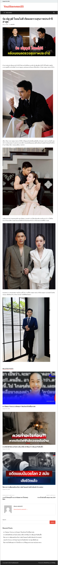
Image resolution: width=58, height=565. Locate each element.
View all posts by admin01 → (21, 509)
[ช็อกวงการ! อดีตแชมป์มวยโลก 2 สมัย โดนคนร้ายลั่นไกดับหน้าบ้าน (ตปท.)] (29, 469)
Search (4, 519)
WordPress (46, 562)
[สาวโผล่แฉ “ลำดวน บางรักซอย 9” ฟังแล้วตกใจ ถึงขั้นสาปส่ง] (29, 388)
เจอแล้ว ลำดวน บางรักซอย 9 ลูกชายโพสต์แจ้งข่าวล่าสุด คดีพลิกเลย (20, 540)
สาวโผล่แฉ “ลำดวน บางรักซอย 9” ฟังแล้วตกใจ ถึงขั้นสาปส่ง (19, 406)
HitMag (53, 562)
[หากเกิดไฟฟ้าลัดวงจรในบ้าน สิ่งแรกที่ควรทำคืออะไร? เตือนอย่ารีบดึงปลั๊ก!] (29, 428)
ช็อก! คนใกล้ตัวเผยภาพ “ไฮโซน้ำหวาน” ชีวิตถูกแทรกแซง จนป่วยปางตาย (22, 542)
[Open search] (54, 12)
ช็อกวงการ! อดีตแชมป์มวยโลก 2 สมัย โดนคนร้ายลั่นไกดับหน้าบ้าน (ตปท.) (23, 487)
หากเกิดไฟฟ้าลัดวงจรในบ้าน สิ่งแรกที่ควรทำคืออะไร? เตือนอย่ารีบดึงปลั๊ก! (23, 447)
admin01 (13, 24)
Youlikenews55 (14, 6)
